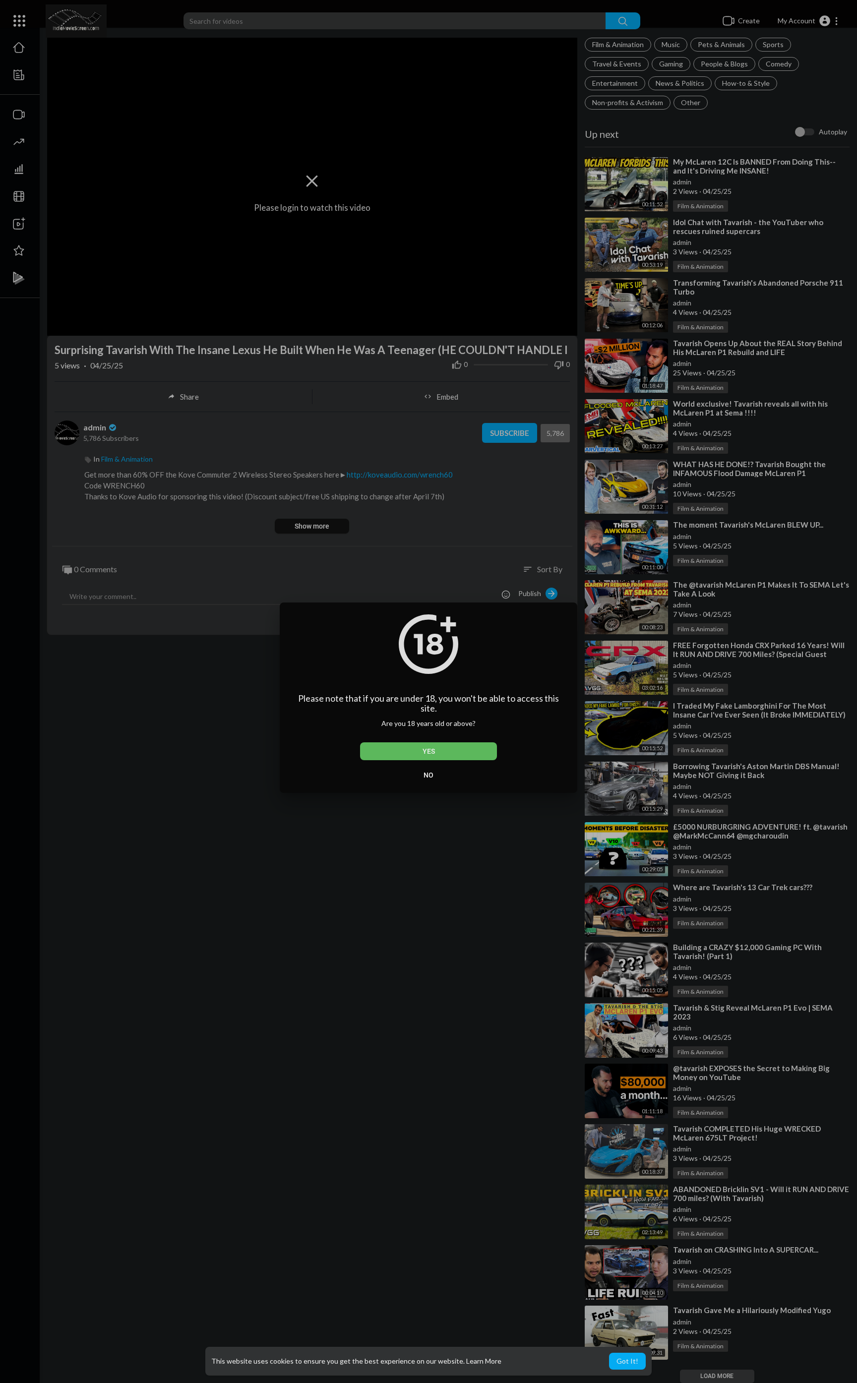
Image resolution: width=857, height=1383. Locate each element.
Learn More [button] (483, 1361)
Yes (429, 751)
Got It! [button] (627, 1361)
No (428, 775)
